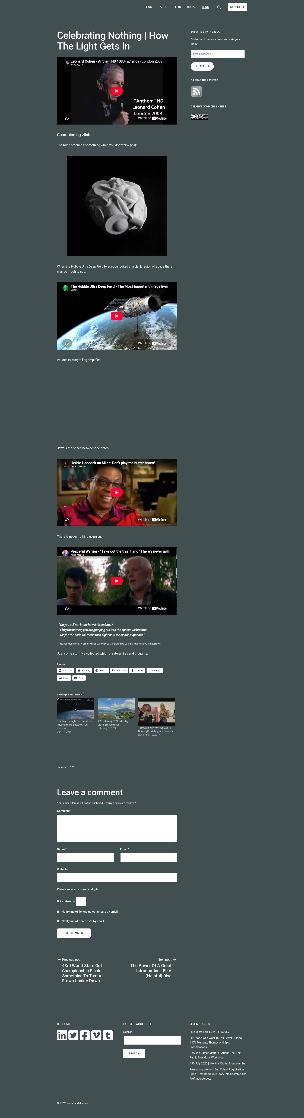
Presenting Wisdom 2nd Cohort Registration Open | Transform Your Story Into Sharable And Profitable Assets (217, 1074)
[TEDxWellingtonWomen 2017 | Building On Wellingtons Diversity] (156, 712)
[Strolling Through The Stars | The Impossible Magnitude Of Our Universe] (75, 708)
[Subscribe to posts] (196, 91)
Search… (128, 1032)
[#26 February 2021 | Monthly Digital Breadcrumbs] (116, 708)
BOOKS (191, 7)
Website (62, 869)
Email (124, 849)
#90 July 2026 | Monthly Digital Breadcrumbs (217, 1063)
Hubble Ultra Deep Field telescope (94, 266)
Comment (64, 811)
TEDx (178, 7)
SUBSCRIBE (202, 66)
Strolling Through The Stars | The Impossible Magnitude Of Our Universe (74, 725)
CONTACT (237, 7)
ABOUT (164, 7)
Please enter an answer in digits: (78, 889)
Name (61, 849)
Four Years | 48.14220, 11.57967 (209, 1032)
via (133, 145)
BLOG (205, 7)
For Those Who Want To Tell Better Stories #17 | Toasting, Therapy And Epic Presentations (215, 1042)
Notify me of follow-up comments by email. (90, 911)
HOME (150, 7)
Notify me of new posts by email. (83, 921)
